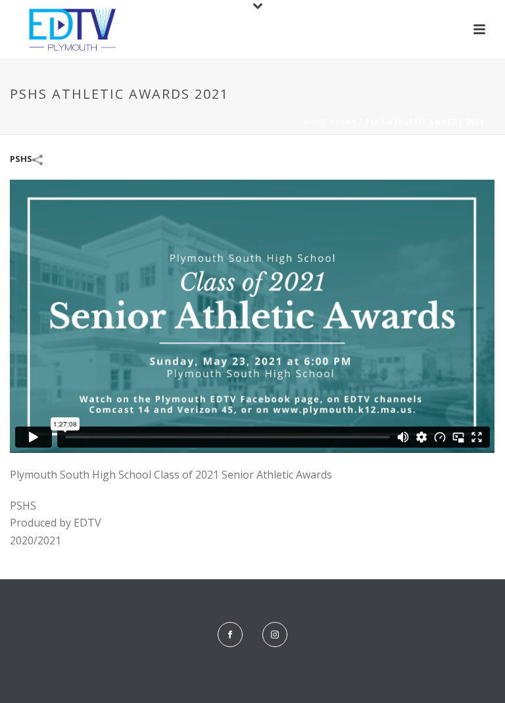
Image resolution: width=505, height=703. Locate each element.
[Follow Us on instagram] (274, 634)
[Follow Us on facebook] (230, 634)
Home (315, 121)
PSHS (346, 121)
